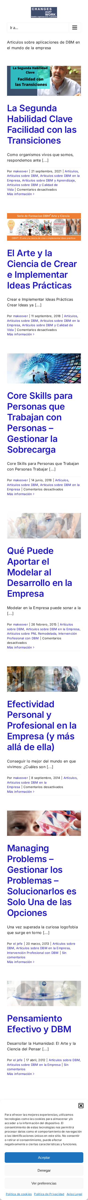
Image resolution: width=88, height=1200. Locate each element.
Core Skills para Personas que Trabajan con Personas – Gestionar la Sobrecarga (40, 422)
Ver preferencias (44, 1183)
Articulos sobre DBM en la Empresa (53, 629)
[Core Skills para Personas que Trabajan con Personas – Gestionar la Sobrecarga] (44, 368)
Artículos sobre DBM (22, 176)
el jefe (18, 943)
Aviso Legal (74, 1194)
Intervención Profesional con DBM (33, 953)
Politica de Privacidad (49, 1194)
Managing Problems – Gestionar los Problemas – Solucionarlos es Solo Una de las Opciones (42, 880)
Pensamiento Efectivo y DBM (39, 1023)
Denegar (44, 1170)
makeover (20, 171)
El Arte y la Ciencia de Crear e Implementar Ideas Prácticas (42, 269)
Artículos (71, 171)
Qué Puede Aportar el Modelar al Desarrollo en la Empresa (39, 572)
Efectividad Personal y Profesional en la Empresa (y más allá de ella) (42, 725)
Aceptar (44, 1157)
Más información (19, 194)
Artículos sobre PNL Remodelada (31, 633)
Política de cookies (19, 1194)
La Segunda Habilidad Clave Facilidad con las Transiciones (42, 124)
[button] (81, 1105)
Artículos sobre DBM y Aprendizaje (48, 180)
